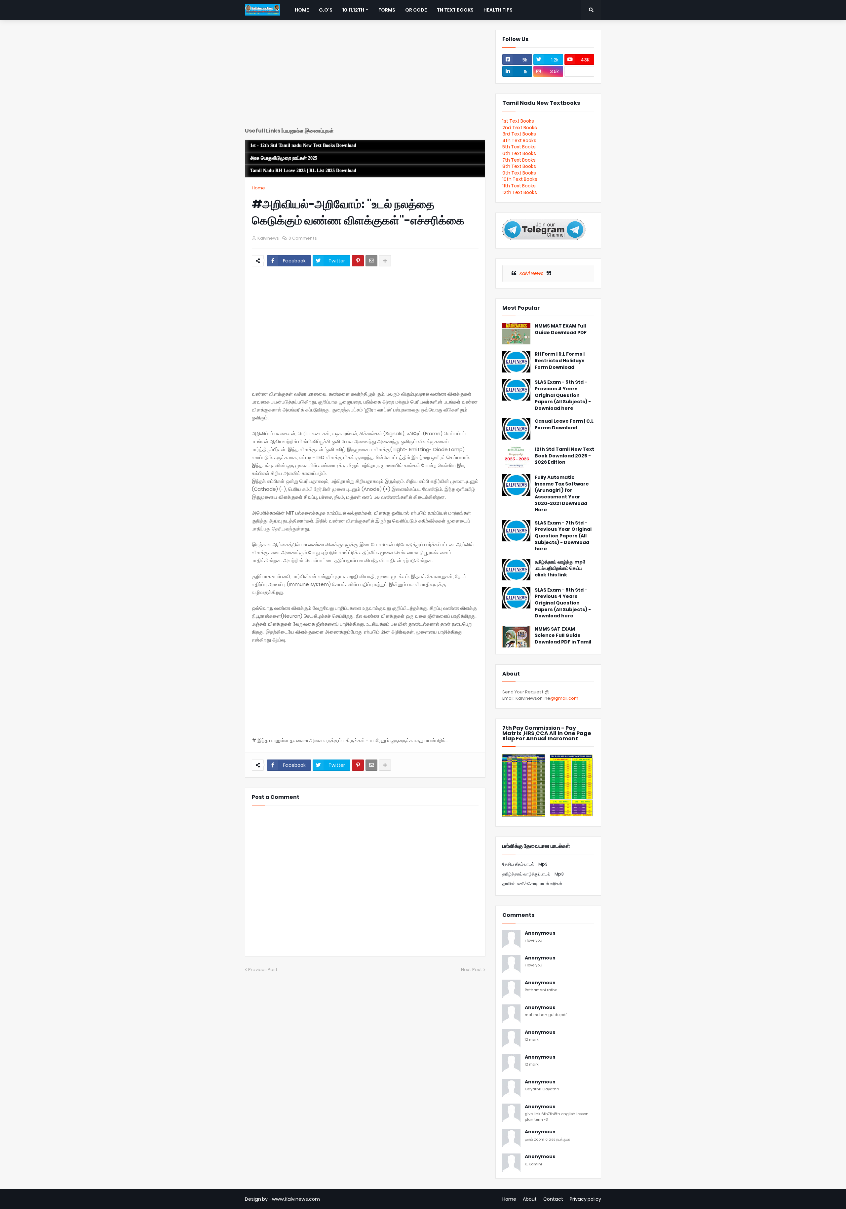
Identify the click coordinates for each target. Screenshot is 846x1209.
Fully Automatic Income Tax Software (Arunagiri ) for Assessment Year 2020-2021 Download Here (562, 493)
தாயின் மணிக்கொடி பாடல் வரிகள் (532, 883)
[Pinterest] (358, 260)
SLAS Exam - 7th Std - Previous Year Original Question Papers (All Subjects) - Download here (563, 536)
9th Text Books (519, 173)
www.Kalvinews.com (296, 1199)
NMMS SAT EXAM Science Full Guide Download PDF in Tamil (563, 635)
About (530, 1199)
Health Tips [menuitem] (498, 10)
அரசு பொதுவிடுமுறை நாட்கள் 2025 (283, 158)
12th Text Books (519, 192)
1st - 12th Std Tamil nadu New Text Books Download (303, 145)
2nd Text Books (519, 127)
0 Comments (302, 238)
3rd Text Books (519, 134)
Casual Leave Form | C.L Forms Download (564, 424)
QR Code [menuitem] (416, 10)
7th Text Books (519, 160)
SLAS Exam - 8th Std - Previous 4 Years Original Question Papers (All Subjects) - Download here (563, 603)
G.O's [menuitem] (325, 10)
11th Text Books (519, 185)
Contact (553, 1199)
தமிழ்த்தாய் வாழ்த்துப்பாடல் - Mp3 (533, 874)
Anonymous (540, 933)
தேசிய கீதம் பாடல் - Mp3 (525, 864)
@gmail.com (564, 698)
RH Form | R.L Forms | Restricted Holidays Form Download (560, 360)
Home (258, 188)
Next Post (471, 969)
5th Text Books (519, 146)
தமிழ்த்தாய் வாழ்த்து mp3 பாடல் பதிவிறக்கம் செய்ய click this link (560, 568)
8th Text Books (519, 166)
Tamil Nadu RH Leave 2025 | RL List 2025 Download (303, 170)
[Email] (371, 260)
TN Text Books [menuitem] (455, 10)
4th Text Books (519, 140)
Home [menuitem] (302, 10)
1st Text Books (518, 121)
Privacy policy (585, 1199)
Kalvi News (531, 273)
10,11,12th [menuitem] (353, 10)
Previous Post (263, 969)
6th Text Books (519, 153)
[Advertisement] (365, 76)
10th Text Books (519, 179)
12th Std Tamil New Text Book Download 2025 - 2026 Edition (564, 455)
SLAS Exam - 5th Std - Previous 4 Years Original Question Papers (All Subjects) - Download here (563, 395)
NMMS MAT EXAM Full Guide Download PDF (561, 329)
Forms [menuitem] (386, 10)
